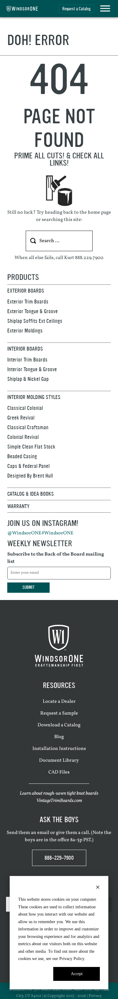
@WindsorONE (24, 533)
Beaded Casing (22, 456)
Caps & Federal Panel (28, 466)
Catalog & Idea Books (30, 494)
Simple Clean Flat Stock (31, 446)
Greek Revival (20, 417)
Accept (77, 973)
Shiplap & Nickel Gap (28, 379)
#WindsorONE (57, 533)
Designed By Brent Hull (30, 475)
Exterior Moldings (25, 330)
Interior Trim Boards (27, 359)
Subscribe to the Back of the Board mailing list (55, 558)
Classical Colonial (25, 408)
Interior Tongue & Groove (32, 369)
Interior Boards (25, 348)
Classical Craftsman (27, 427)
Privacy (95, 996)
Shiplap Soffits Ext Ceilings (34, 321)
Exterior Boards (25, 290)
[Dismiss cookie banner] (98, 888)
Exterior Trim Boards (27, 301)
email (43, 832)
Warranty (18, 506)
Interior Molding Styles (34, 397)
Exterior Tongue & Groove (32, 311)
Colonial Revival (23, 437)
